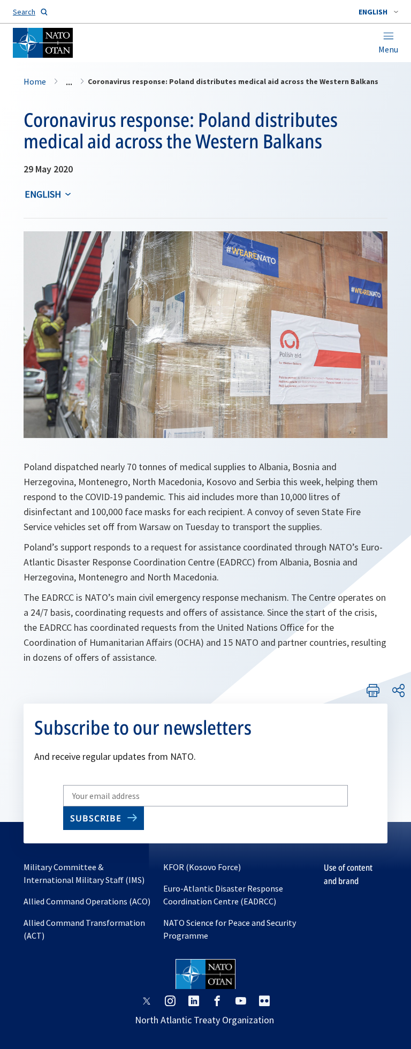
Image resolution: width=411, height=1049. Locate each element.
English (43, 194)
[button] (378, 11)
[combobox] (378, 11)
